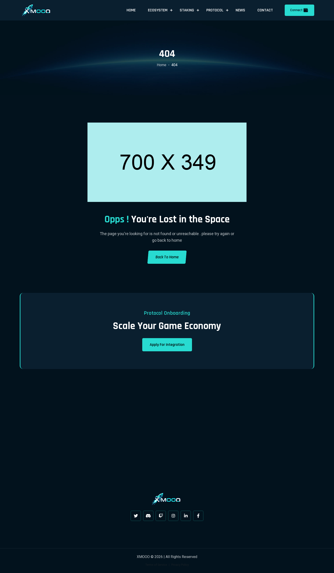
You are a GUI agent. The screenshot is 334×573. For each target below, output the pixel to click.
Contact (265, 10)
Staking (187, 10)
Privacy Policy (180, 564)
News (240, 10)
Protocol (214, 10)
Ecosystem (157, 10)
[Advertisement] (167, 432)
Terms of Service (156, 564)
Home (131, 10)
